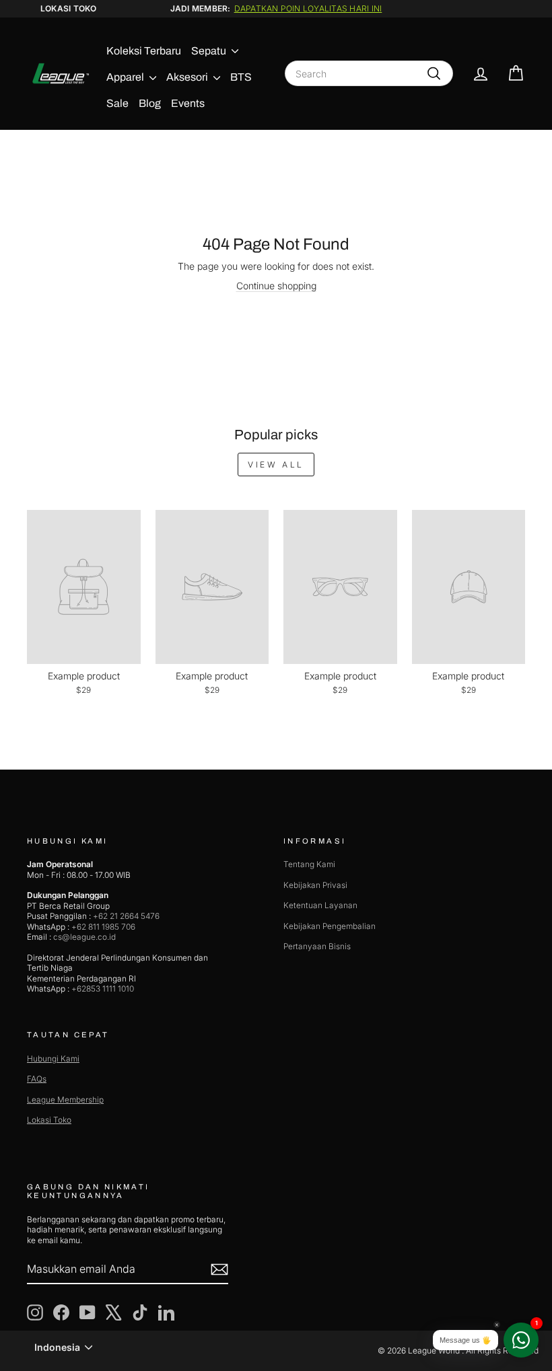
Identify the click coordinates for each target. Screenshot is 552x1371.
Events (188, 103)
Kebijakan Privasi (315, 885)
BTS (241, 77)
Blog (150, 103)
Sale (117, 103)
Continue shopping (276, 285)
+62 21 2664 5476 (126, 916)
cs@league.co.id (84, 937)
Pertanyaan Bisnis (317, 946)
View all (276, 464)
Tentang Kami (309, 864)
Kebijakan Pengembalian (329, 926)
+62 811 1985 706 (103, 927)
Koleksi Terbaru (143, 51)
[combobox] (369, 73)
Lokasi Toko (68, 8)
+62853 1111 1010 (102, 989)
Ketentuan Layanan (320, 905)
